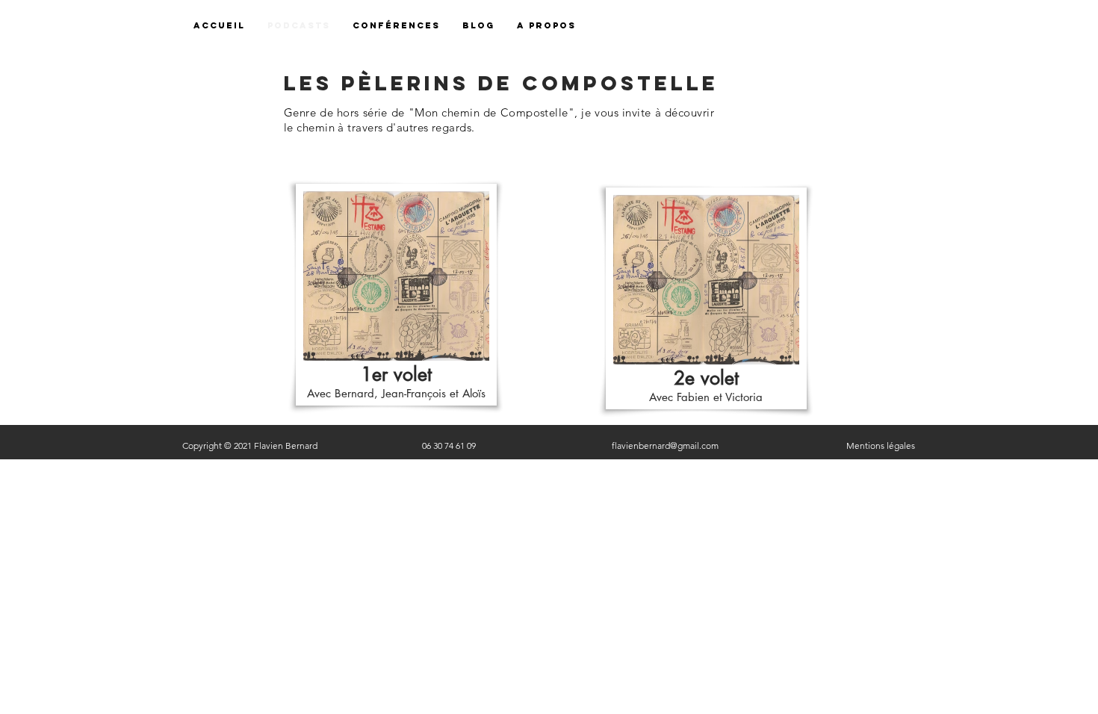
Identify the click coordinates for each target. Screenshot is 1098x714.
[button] (546, 26)
